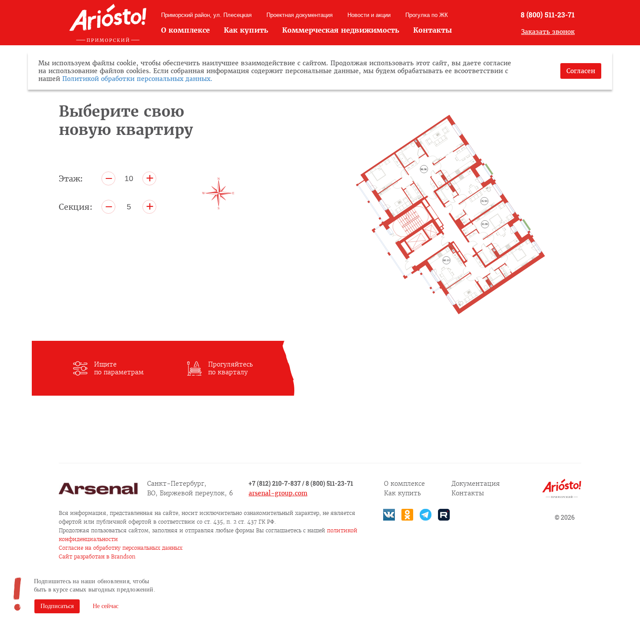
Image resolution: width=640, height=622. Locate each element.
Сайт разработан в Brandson (97, 556)
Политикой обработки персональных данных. (137, 79)
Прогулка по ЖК (426, 15)
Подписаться (57, 606)
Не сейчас (105, 606)
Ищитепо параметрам (119, 368)
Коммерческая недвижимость (340, 30)
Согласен (580, 71)
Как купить (246, 30)
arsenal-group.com (278, 493)
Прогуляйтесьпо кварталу (230, 368)
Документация (475, 484)
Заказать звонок (548, 32)
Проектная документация (299, 15)
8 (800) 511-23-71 (548, 14)
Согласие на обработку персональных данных (120, 548)
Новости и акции (369, 15)
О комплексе (185, 30)
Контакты (432, 30)
